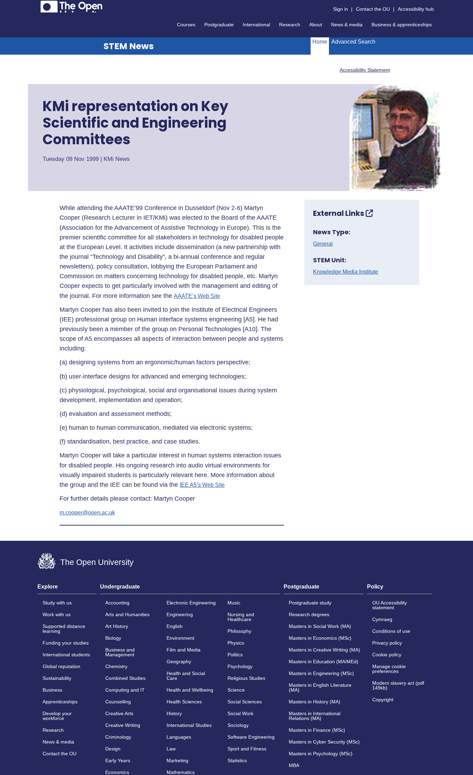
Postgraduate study (310, 602)
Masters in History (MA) (314, 701)
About (315, 24)
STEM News (129, 46)
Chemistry (116, 666)
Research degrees (309, 614)
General (323, 244)
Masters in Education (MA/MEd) (323, 661)
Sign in (340, 9)
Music (233, 602)
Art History (116, 626)
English (174, 626)
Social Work (240, 713)
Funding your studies (66, 643)
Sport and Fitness (246, 748)
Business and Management (120, 652)
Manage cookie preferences (389, 669)
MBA (294, 765)
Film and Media (183, 650)
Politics (235, 654)
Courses (186, 24)
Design (113, 748)
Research (289, 24)
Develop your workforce (57, 716)
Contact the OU (373, 9)
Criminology (118, 737)
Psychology (239, 666)
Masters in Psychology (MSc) (320, 753)
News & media (347, 24)
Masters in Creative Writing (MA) (324, 650)
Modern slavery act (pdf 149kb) (398, 685)
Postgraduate (219, 24)
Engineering (180, 614)
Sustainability (57, 678)
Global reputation (61, 666)
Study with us (57, 602)
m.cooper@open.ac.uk (87, 513)
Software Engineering (251, 737)
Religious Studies (246, 678)
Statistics (237, 760)
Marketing (177, 760)
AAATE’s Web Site (197, 296)
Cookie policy (386, 654)
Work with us (57, 614)
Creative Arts (119, 713)
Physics (235, 643)
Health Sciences (184, 701)
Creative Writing (122, 725)
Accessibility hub (416, 9)
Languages (179, 737)
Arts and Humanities (127, 614)
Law (171, 748)
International (256, 24)
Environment (180, 638)
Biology (113, 638)
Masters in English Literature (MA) (320, 687)
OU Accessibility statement (389, 605)
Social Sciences (244, 701)
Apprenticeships (60, 701)
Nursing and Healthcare (240, 617)
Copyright (382, 699)
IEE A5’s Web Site (202, 485)
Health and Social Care (186, 676)
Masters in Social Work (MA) (320, 626)
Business (52, 690)
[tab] (67, 589)
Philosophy (239, 631)
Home (319, 42)
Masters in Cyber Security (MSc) (324, 742)
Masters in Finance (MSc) (317, 730)
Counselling (118, 701)
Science (236, 690)
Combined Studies (125, 678)
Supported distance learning (64, 628)
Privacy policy (387, 643)
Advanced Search (353, 42)
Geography (179, 661)
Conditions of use (391, 631)
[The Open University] (71, 6)
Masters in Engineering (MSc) (321, 673)
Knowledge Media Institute (345, 272)
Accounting (117, 602)
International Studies (189, 725)
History (174, 713)
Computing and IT (125, 690)
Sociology (238, 725)
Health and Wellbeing (190, 690)
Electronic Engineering (191, 602)
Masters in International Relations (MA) (314, 716)
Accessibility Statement (365, 70)
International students (66, 654)
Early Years (117, 760)
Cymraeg (382, 619)
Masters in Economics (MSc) (320, 638)
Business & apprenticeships (402, 24)
